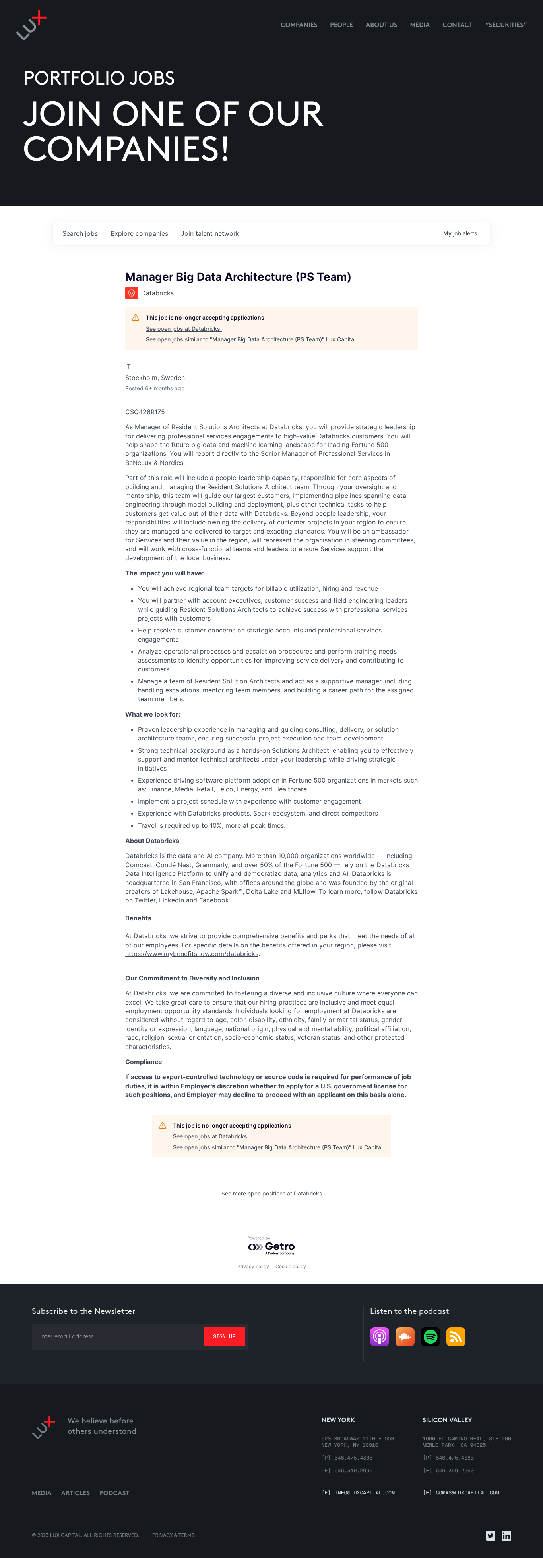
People (341, 26)
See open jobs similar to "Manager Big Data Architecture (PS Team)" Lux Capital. (251, 339)
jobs (80, 233)
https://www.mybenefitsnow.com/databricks (191, 954)
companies (139, 233)
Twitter (145, 900)
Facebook (214, 900)
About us (382, 26)
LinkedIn (171, 900)
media (420, 26)
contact (457, 26)
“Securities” (506, 26)
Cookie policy (290, 1266)
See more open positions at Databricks (271, 1193)
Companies (299, 26)
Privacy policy (253, 1266)
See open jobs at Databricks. (184, 328)
